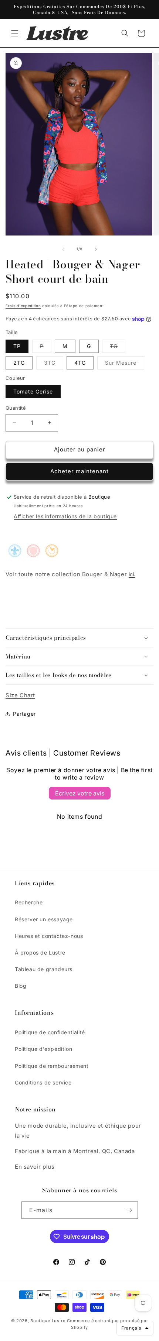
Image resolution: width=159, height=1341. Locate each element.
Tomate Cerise (33, 391)
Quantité (16, 408)
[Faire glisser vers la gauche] (63, 249)
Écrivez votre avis (79, 793)
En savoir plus (34, 1166)
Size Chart (20, 695)
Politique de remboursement (52, 1066)
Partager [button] (24, 714)
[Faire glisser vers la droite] (96, 249)
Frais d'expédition (23, 305)
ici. (132, 574)
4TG (80, 363)
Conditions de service (43, 1082)
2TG (19, 363)
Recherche (29, 902)
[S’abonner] (129, 1210)
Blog (20, 986)
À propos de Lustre (40, 952)
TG (117, 348)
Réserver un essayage (44, 919)
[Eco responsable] (33, 554)
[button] (15, 33)
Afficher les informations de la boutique (65, 516)
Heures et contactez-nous (49, 936)
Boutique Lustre (47, 1320)
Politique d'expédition (43, 1049)
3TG (53, 364)
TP (17, 346)
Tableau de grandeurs (43, 969)
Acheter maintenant (79, 471)
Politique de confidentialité (50, 1032)
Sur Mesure (124, 364)
